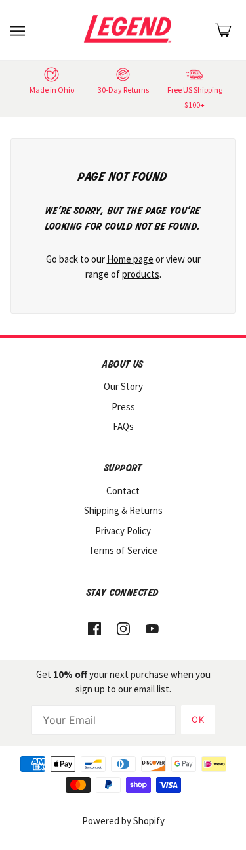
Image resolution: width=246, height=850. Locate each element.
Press (123, 406)
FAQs (123, 426)
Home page (130, 259)
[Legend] (130, 29)
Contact (123, 490)
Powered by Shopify (123, 821)
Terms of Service (123, 550)
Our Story (123, 386)
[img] (94, 628)
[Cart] (223, 30)
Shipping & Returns (123, 510)
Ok (198, 719)
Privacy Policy (123, 530)
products (140, 274)
